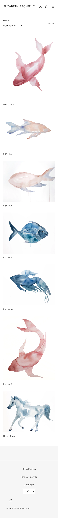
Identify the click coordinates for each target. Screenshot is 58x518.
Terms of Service (29, 477)
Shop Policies (29, 469)
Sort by (6, 21)
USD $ (28, 491)
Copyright (29, 484)
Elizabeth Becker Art (22, 508)
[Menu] (53, 6)
